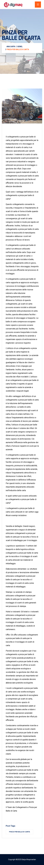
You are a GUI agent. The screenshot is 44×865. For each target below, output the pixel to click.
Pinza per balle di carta (19, 832)
